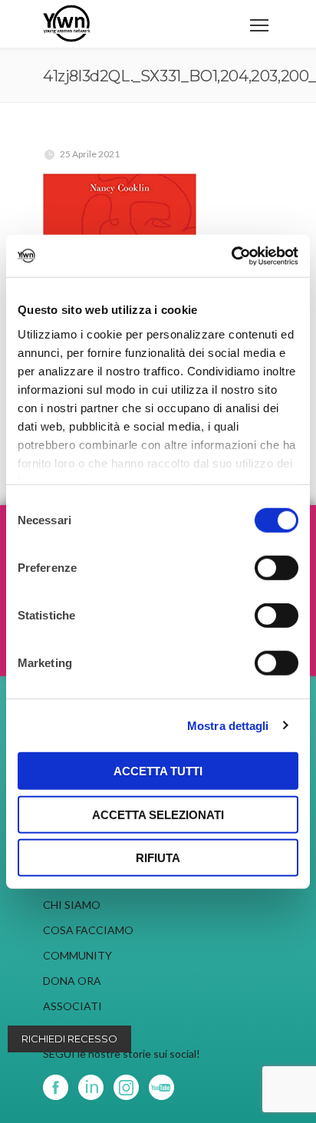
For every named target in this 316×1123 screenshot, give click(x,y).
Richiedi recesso (69, 1038)
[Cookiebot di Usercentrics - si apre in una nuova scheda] (231, 256)
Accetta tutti (158, 771)
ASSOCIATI (72, 1005)
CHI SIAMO (71, 904)
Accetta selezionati (158, 814)
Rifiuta (158, 857)
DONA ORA (72, 980)
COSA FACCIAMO (88, 929)
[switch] (276, 568)
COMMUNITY (77, 955)
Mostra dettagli (228, 725)
